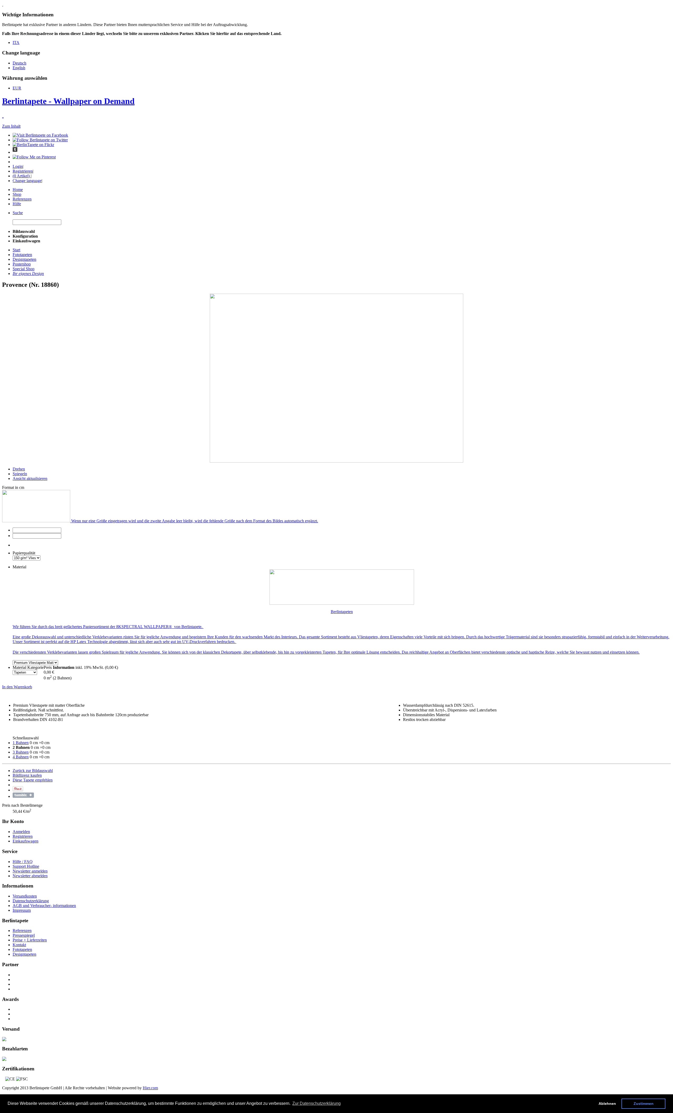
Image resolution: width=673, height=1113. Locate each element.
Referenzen (22, 199)
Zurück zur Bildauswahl (33, 770)
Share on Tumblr (23, 795)
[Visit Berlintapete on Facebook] (40, 135)
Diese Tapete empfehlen (33, 780)
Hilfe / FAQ (23, 861)
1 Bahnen (21, 742)
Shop (17, 194)
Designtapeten (24, 954)
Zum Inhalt (11, 126)
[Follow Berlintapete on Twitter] (40, 140)
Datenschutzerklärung (31, 901)
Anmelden (21, 831)
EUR (17, 88)
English (19, 68)
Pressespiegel (24, 935)
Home (18, 189)
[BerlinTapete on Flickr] (33, 144)
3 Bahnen (21, 752)
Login (18, 166)
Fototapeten (22, 949)
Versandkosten (25, 896)
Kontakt (19, 944)
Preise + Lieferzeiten (30, 940)
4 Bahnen (21, 757)
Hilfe (17, 204)
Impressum (22, 910)
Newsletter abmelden (30, 876)
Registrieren (23, 171)
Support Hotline (26, 866)
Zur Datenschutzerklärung (316, 1103)
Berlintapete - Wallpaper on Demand (68, 101)
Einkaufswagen (25, 841)
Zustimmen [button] (644, 1103)
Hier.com (150, 1088)
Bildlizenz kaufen (27, 775)
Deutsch (19, 63)
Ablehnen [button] (607, 1103)
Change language (27, 180)
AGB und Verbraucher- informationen (44, 905)
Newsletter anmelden (30, 871)
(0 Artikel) (22, 176)
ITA (16, 42)
